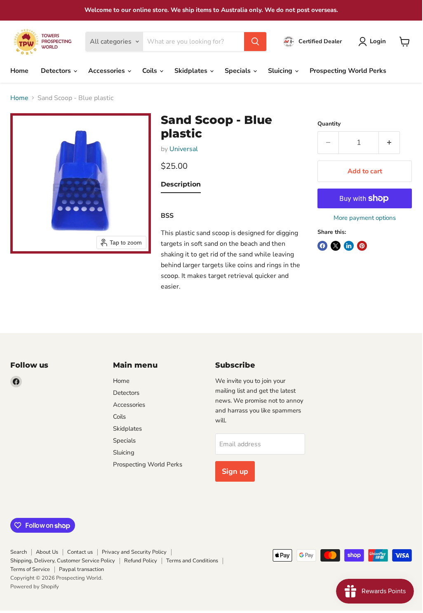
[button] (373, 42)
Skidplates (191, 70)
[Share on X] (336, 246)
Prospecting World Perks (348, 70)
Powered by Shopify (34, 586)
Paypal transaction (81, 569)
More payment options (365, 217)
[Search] (255, 41)
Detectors (57, 70)
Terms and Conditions (192, 560)
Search (18, 552)
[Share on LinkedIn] (349, 246)
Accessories (107, 70)
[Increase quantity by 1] (389, 142)
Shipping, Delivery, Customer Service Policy (62, 560)
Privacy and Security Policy (134, 552)
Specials (238, 70)
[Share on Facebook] (322, 246)
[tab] (181, 186)
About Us (47, 552)
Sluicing (281, 70)
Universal (183, 149)
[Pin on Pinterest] (362, 246)
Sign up (235, 471)
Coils (150, 70)
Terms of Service (30, 569)
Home (19, 70)
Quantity (329, 124)
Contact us (80, 552)
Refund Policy (140, 560)
